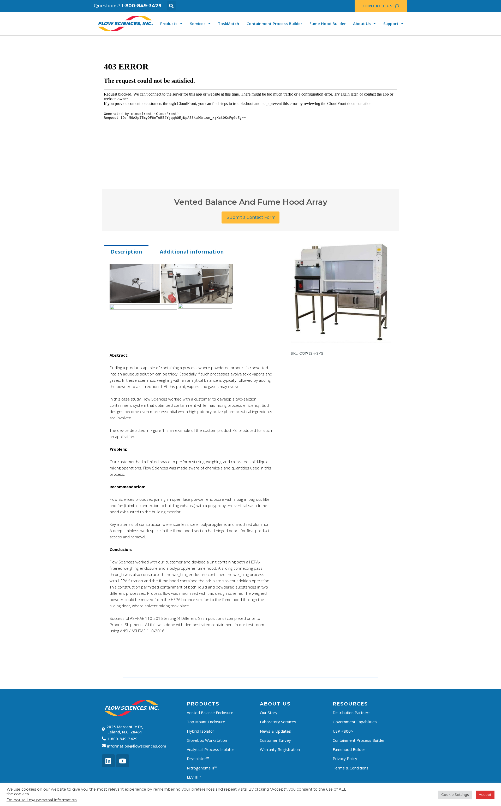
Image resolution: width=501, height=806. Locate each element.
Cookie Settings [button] (455, 794)
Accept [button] (485, 794)
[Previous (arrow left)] (9, 403)
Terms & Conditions (350, 767)
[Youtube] (122, 760)
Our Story (268, 712)
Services (198, 23)
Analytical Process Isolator (210, 749)
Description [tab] (126, 251)
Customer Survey (275, 740)
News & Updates (275, 731)
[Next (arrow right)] (492, 403)
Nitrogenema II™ (202, 767)
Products (168, 23)
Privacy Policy (345, 758)
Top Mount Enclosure (206, 721)
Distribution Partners (352, 712)
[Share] (495, 5)
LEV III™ (194, 777)
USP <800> (343, 731)
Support (390, 23)
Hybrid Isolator (200, 731)
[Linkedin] (108, 760)
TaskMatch (228, 23)
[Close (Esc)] (484, 5)
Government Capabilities (355, 721)
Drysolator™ (198, 758)
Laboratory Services (278, 721)
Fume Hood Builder (327, 23)
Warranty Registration (280, 749)
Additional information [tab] (192, 251)
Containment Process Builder (274, 23)
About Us (362, 23)
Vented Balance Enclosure (210, 712)
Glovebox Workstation (207, 740)
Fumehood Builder (349, 749)
